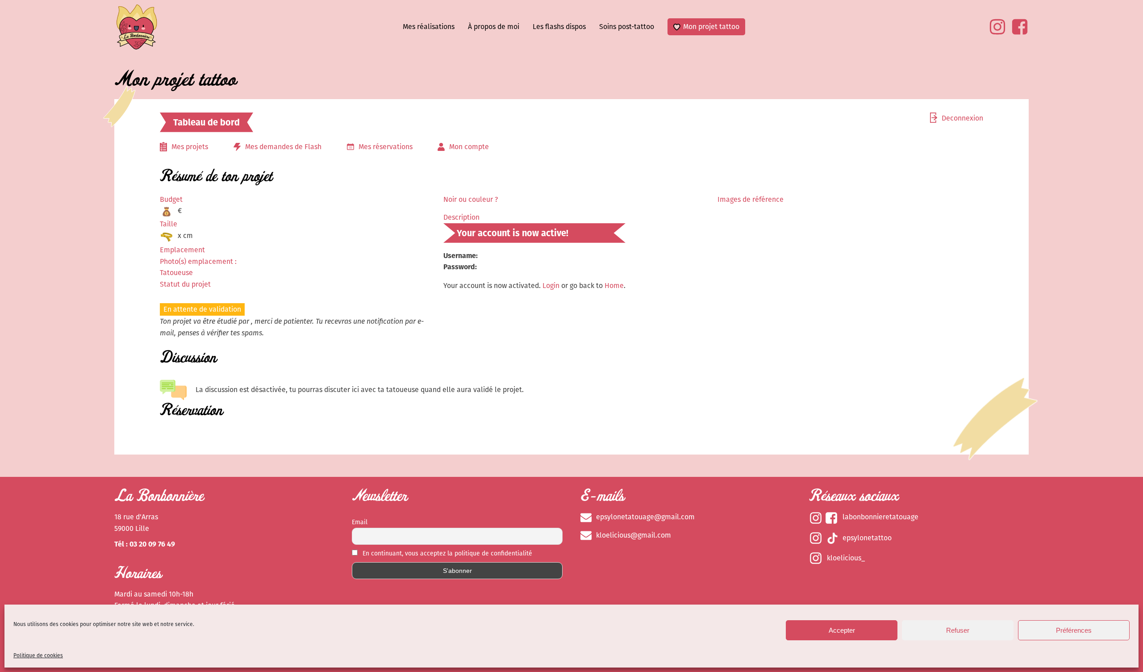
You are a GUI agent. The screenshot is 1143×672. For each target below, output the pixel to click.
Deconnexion (962, 118)
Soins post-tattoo (626, 26)
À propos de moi (493, 26)
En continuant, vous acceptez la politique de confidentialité (446, 553)
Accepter (842, 630)
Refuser (957, 630)
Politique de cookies (38, 655)
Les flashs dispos (559, 26)
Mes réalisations (429, 26)
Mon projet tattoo (711, 26)
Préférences (1074, 630)
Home (614, 285)
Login (550, 285)
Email (359, 522)
